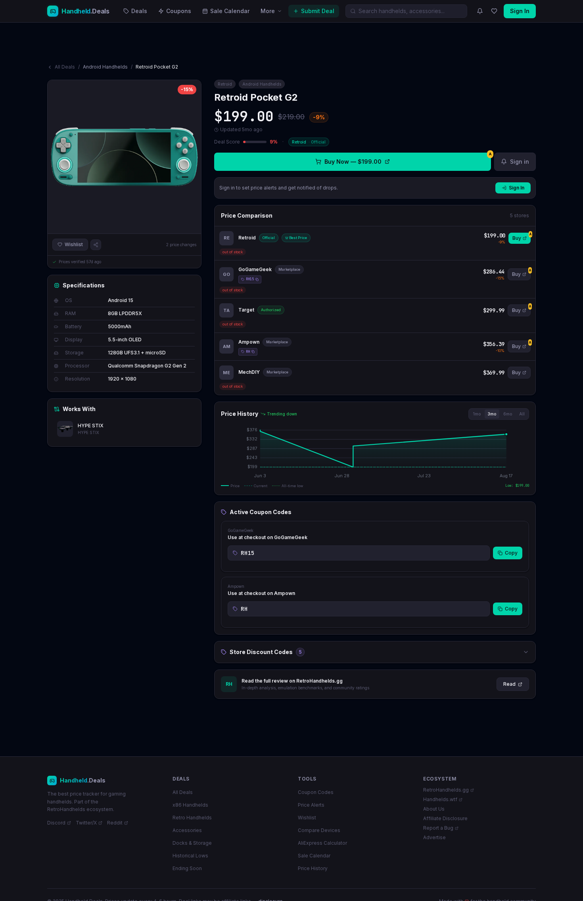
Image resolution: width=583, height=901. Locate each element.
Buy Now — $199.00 (407, 159)
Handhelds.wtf (440, 799)
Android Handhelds (105, 67)
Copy (511, 553)
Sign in (519, 161)
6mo (507, 413)
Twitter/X (86, 823)
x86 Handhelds (190, 805)
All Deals (65, 67)
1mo (477, 413)
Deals (139, 11)
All (522, 413)
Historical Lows (190, 856)
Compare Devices (319, 830)
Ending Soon (187, 868)
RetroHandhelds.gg (446, 790)
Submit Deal (317, 11)
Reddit (115, 823)
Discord (56, 823)
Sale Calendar (229, 11)
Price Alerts (311, 805)
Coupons (178, 11)
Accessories (187, 830)
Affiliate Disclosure (445, 818)
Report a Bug (438, 828)
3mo (492, 413)
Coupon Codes (316, 792)
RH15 (250, 279)
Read (509, 684)
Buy (521, 237)
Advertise (434, 837)
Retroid (225, 84)
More (268, 11)
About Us (434, 809)
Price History (313, 868)
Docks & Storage (192, 843)
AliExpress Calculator (322, 843)
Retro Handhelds (192, 818)
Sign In (519, 11)
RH (248, 351)
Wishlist (74, 244)
